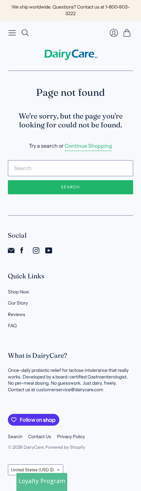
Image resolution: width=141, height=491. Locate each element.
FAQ (12, 326)
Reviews (16, 314)
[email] (11, 251)
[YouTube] (48, 251)
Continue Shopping (88, 145)
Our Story (18, 303)
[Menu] (12, 33)
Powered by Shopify (65, 447)
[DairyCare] (71, 55)
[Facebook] (21, 251)
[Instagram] (36, 251)
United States (32, 469)
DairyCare (33, 447)
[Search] (25, 33)
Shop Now (18, 292)
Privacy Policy (71, 436)
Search (70, 186)
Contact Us (39, 436)
